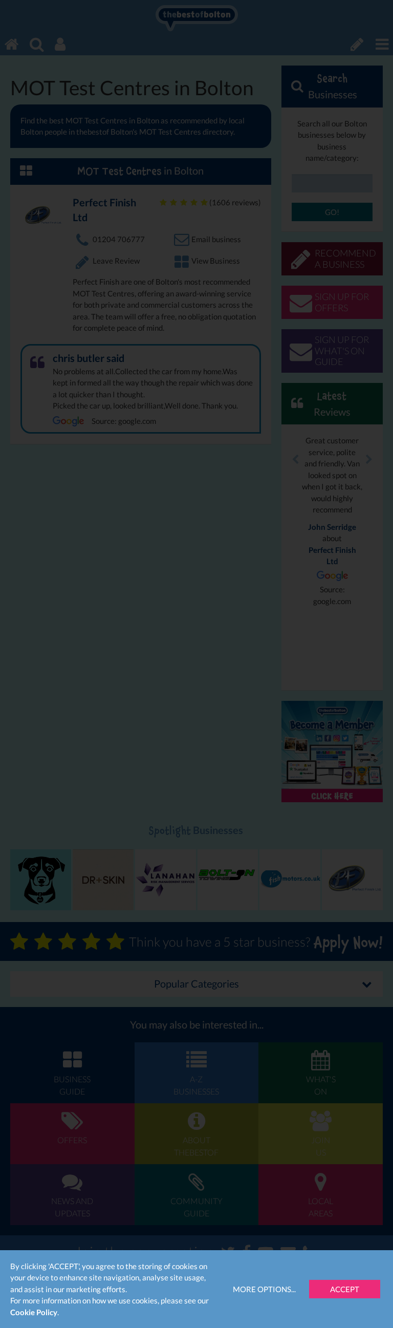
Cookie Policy (33, 1312)
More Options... (264, 1289)
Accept (344, 1289)
